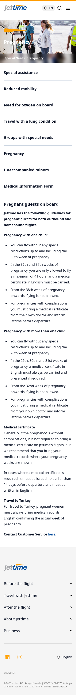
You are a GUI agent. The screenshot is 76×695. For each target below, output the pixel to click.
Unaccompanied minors (26, 169)
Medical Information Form (29, 186)
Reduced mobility (20, 88)
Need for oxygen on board (28, 104)
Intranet (9, 673)
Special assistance (21, 72)
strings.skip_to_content (17, 18)
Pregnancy (35, 58)
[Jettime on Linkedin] (7, 657)
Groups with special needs (28, 137)
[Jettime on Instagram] (19, 657)
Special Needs (15, 58)
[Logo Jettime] (20, 8)
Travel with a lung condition (30, 121)
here (51, 534)
